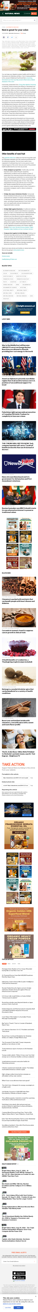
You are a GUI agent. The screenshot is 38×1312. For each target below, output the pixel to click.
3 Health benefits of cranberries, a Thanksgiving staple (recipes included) (17, 661)
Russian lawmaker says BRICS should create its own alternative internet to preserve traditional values (19, 510)
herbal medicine (7, 284)
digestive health (15, 42)
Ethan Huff (12, 376)
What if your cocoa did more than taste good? (16, 1080)
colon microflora (6, 42)
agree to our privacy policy (12, 1304)
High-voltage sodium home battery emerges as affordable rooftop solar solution (16, 1075)
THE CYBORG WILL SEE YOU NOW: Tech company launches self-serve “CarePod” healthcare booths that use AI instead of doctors (18, 446)
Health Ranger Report (9, 1164)
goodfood (22, 44)
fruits (18, 44)
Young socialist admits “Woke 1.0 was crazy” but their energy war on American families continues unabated (18, 1055)
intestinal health (6, 46)
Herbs (9, 45)
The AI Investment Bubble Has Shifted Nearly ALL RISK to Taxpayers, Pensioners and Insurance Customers (17, 1218)
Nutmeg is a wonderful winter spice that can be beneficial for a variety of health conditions (18, 691)
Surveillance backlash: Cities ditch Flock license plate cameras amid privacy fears (18, 1126)
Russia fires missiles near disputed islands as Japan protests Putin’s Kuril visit (17, 1003)
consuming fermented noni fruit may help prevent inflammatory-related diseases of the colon (18, 79)
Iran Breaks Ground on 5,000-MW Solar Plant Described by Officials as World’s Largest (15, 1092)
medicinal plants (15, 46)
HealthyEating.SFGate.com (9, 259)
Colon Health (32, 41)
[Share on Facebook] (8, 37)
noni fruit (26, 47)
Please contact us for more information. (12, 795)
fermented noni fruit (11, 44)
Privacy (11, 1286)
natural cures (23, 46)
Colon (27, 41)
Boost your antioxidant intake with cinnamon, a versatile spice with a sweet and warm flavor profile (17, 722)
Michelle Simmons (14, 33)
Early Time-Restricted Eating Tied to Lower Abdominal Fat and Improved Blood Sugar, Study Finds (18, 1119)
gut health (28, 44)
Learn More (8, 1307)
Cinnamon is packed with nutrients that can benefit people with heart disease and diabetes (18, 601)
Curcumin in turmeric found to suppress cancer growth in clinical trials (17, 631)
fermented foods (8, 279)
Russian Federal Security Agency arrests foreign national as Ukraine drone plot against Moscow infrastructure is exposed (16, 989)
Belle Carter (12, 343)
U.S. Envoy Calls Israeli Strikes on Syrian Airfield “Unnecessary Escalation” (16, 996)
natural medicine (6, 47)
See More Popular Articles (19, 1132)
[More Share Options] (16, 37)
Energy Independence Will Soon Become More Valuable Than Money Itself (18, 1207)
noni (22, 47)
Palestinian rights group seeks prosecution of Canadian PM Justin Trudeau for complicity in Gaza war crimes (19, 414)
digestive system (24, 42)
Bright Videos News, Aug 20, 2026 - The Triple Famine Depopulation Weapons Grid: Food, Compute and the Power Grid (18, 1229)
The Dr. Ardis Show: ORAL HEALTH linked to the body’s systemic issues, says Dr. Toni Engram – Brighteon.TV (18, 754)
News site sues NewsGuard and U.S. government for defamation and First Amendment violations (17, 479)
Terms (15, 1286)
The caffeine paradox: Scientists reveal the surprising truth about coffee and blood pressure (18, 1098)
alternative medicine (10, 41)
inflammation (14, 45)
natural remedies (15, 47)
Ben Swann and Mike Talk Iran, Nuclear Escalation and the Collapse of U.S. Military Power (16, 1185)
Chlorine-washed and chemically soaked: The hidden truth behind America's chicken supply (18, 1068)
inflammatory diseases (24, 45)
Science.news (6, 256)
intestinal (33, 45)
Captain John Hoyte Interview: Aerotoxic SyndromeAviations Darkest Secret (16, 1240)
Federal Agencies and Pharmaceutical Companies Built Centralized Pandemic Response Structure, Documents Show (18, 1010)
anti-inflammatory (20, 41)
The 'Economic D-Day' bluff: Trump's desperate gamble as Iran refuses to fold (16, 1043)
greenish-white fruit (10, 157)
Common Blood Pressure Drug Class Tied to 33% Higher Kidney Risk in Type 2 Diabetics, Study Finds (17, 1113)
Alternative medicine (13, 27)
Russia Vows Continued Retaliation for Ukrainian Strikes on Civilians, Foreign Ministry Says (16, 1036)
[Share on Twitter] (12, 37)
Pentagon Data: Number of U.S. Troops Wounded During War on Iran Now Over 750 (17, 969)
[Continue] (34, 1261)
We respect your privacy (19, 1265)
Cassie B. (12, 409)
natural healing (31, 46)
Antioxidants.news (19, 250)
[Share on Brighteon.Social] (4, 37)
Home (3, 27)
